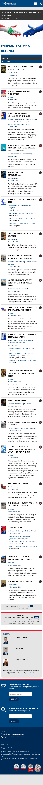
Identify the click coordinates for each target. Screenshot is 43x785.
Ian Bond (19, 648)
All (6, 617)
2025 (14, 617)
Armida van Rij (22, 660)
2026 (9, 617)
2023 (23, 617)
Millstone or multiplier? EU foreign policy (23, 361)
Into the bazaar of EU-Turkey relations (22, 218)
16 (37, 606)
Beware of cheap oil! (18, 483)
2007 (23, 621)
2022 (27, 617)
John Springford (20, 531)
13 (28, 606)
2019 (5, 619)
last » (27, 608)
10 (19, 606)
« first (6, 606)
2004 (37, 621)
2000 (23, 623)
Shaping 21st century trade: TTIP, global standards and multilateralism (22, 148)
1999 (28, 623)
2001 (19, 623)
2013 (32, 619)
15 (34, 606)
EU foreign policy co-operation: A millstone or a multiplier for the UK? (21, 449)
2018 (10, 619)
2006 (28, 621)
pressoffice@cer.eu (31, 673)
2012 (37, 619)
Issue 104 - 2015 (15, 527)
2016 (19, 619)
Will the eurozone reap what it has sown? (23, 547)
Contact (4, 742)
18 (17, 608)
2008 (19, 621)
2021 (32, 617)
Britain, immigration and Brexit (19, 348)
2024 (18, 617)
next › (22, 608)
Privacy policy (6, 744)
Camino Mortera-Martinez (27, 340)
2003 (10, 623)
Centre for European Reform (9, 3)
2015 (23, 619)
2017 (14, 619)
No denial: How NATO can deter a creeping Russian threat (20, 283)
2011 (5, 621)
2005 (32, 621)
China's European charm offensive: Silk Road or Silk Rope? (21, 373)
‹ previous (13, 606)
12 (25, 606)
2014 (28, 619)
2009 (14, 621)
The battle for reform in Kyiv (22, 581)
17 (14, 608)
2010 (10, 621)
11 (22, 606)
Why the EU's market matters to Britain (22, 223)
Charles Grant (22, 637)
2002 (14, 623)
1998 (32, 623)
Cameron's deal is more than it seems (22, 213)
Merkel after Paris (17, 400)
